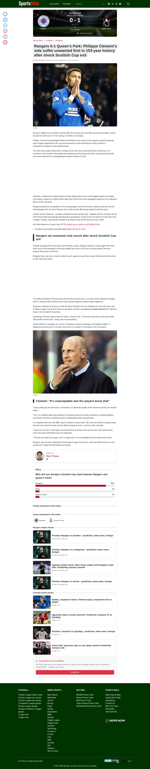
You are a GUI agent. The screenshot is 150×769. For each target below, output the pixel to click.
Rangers (43, 29)
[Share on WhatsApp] (5, 14)
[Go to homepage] (28, 4)
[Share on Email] (5, 36)
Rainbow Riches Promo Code (88, 706)
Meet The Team (111, 706)
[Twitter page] (113, 3)
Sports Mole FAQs (113, 698)
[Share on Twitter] (5, 25)
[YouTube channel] (120, 3)
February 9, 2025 (78, 229)
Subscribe (75, 672)
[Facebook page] (109, 3)
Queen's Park (106, 29)
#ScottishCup (69, 224)
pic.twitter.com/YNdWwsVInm (88, 224)
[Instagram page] (116, 3)
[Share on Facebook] (5, 19)
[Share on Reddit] (5, 31)
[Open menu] (128, 4)
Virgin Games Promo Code (87, 703)
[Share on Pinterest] (5, 42)
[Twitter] (47, 459)
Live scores (54, 4)
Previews (67, 4)
